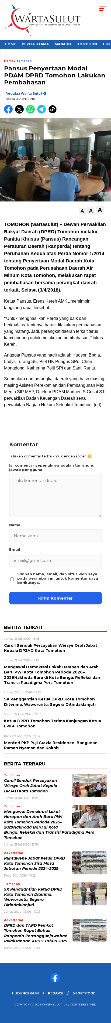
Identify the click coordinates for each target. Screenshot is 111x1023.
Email (14, 549)
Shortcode (83, 993)
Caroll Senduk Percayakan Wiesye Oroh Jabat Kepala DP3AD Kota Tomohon (30, 785)
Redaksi (55, 993)
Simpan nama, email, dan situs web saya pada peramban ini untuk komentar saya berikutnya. (57, 578)
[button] (82, 211)
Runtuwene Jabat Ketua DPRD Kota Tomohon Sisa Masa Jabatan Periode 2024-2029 (34, 863)
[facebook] (55, 981)
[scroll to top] (103, 991)
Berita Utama (35, 44)
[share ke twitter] (20, 112)
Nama (14, 525)
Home (10, 44)
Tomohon (87, 44)
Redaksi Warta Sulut (23, 93)
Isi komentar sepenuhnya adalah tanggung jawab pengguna (52, 467)
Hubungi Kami (25, 993)
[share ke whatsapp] (31, 112)
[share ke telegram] (42, 112)
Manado (63, 44)
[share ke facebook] (9, 112)
